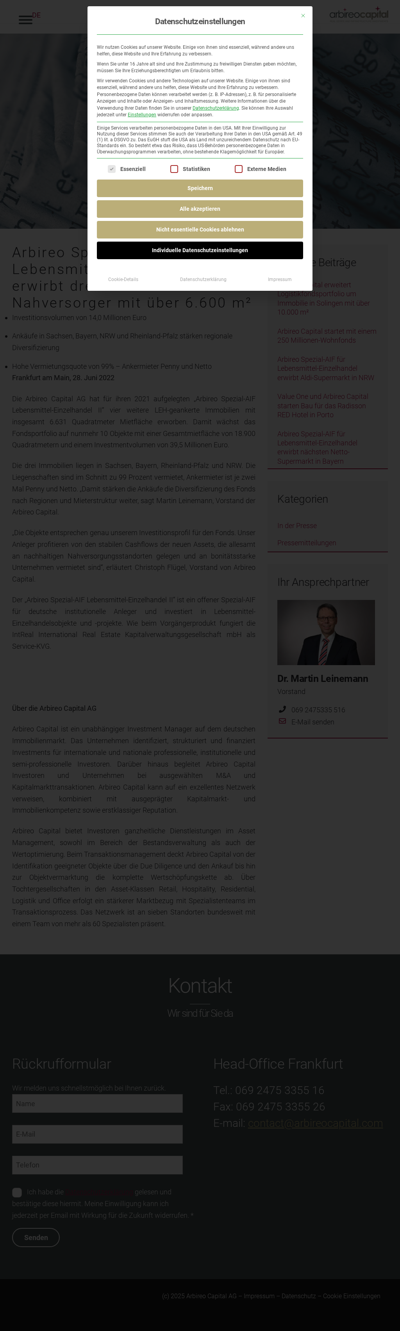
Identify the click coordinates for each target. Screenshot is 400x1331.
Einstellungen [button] (142, 114)
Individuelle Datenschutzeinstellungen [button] (200, 250)
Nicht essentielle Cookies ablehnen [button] (200, 229)
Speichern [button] (200, 188)
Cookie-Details (123, 279)
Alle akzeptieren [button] (200, 209)
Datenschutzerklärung (216, 108)
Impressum (280, 279)
